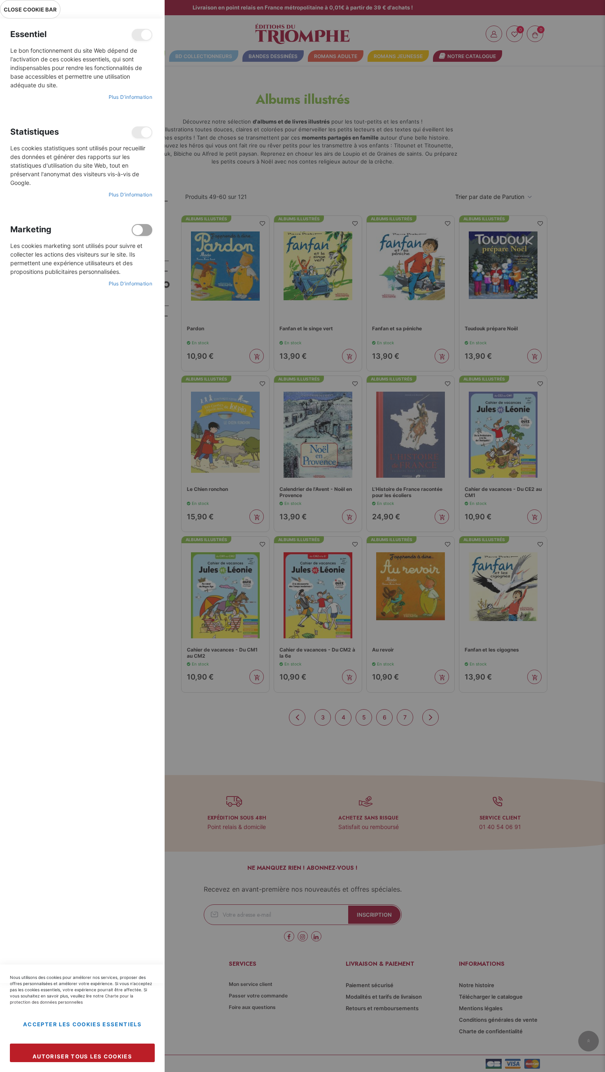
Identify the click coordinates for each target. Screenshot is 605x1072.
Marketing (142, 230)
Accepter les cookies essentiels (82, 1024)
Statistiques (142, 132)
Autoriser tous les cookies (82, 1056)
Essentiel (142, 35)
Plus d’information (130, 97)
